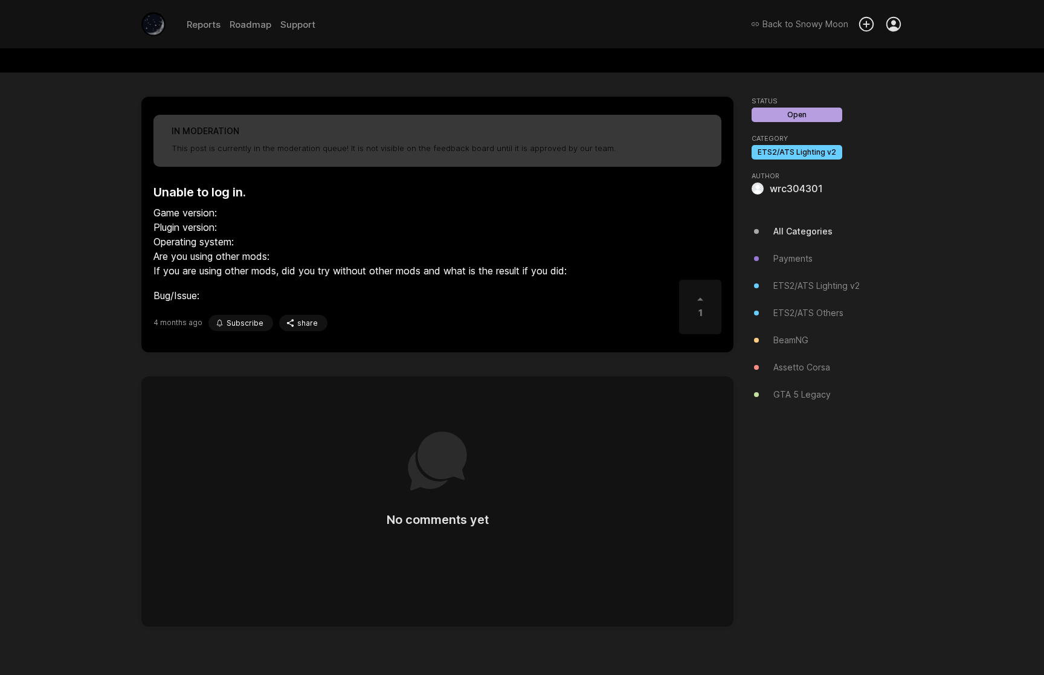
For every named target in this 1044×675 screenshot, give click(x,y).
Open (797, 114)
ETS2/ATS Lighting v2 (797, 152)
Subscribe (245, 323)
